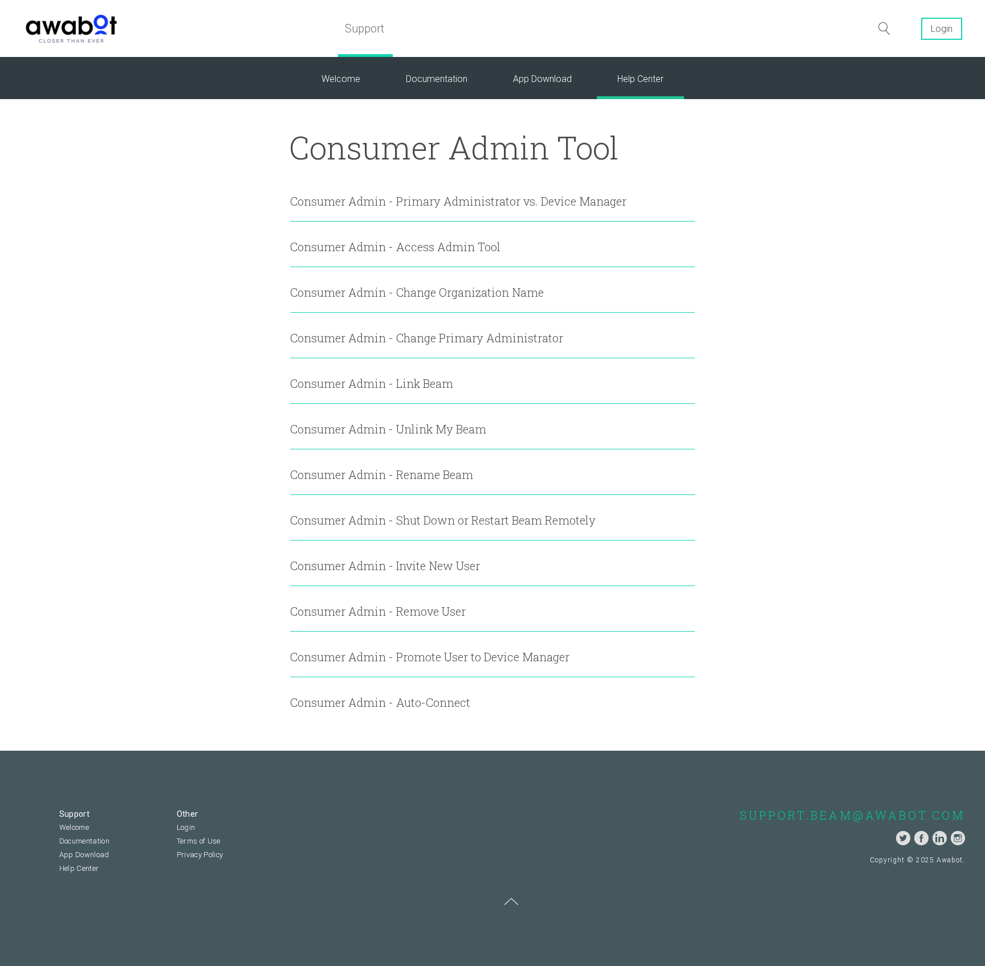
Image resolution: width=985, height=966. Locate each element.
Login (942, 28)
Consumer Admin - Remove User (378, 611)
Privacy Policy (200, 854)
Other (187, 813)
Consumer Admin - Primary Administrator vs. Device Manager (458, 201)
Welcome (340, 78)
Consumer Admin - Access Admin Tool (395, 246)
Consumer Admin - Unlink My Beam (388, 428)
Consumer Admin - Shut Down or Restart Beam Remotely (443, 520)
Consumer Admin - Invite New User (385, 565)
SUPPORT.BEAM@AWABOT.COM (852, 815)
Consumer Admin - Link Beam (371, 383)
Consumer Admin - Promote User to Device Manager (429, 656)
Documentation (436, 78)
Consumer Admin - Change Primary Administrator (426, 337)
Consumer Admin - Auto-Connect (380, 702)
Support (364, 28)
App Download (542, 78)
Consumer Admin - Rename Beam (381, 474)
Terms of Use (199, 841)
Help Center (640, 78)
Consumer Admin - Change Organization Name (417, 292)
